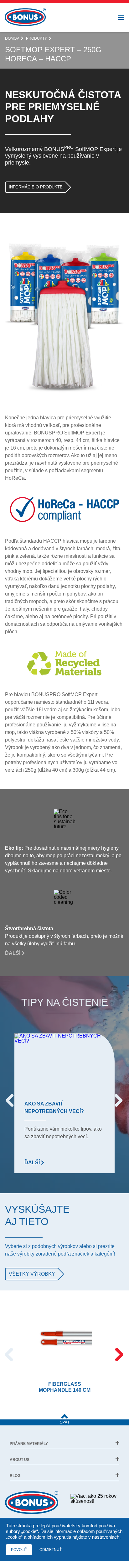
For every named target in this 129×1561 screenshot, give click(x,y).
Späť (65, 1422)
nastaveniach (105, 1537)
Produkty (36, 38)
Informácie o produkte (36, 187)
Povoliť (19, 1549)
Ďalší (13, 953)
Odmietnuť (50, 1549)
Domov (12, 38)
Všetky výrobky (32, 1274)
